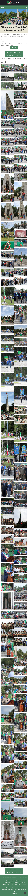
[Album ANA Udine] (13, 2)
